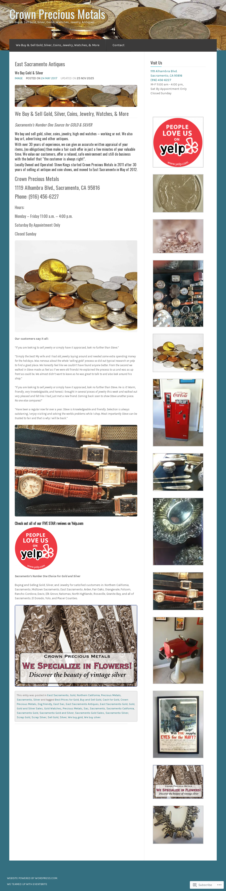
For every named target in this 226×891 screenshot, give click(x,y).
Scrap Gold (23, 717)
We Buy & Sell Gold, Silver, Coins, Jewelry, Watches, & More (57, 45)
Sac (86, 708)
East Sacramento (58, 695)
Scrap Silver (39, 717)
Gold (72, 695)
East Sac (58, 704)
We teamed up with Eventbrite (27, 884)
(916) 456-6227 (161, 80)
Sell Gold (53, 717)
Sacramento (24, 699)
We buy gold (75, 717)
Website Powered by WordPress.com (32, 878)
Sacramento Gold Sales (89, 712)
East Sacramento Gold (114, 704)
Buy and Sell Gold (90, 699)
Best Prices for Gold (67, 699)
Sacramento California (120, 708)
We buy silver (92, 717)
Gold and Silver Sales (30, 708)
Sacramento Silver (116, 712)
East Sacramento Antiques (82, 704)
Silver (36, 699)
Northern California (88, 695)
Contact (118, 45)
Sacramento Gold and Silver (57, 712)
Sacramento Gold (27, 712)
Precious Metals (111, 695)
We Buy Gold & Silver (29, 72)
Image (19, 78)
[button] (178, 142)
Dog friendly (45, 704)
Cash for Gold (111, 699)
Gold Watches (52, 708)
